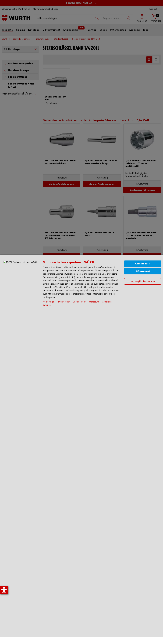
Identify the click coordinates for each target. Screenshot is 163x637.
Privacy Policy (63, 302)
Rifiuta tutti (142, 271)
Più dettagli (48, 302)
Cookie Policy (79, 302)
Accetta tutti (142, 264)
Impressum (94, 302)
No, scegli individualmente (143, 281)
